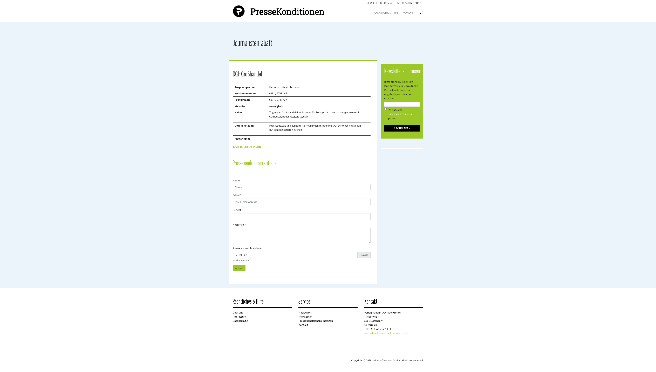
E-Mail (237, 195)
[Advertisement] (402, 201)
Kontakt (389, 3)
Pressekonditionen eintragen (315, 320)
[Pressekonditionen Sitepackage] (279, 11)
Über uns (238, 312)
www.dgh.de (276, 106)
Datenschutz (240, 320)
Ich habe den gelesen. (400, 114)
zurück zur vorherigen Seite (247, 146)
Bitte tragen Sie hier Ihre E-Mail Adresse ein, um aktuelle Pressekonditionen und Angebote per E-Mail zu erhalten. (401, 90)
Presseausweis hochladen (247, 248)
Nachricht (239, 224)
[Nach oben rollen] (648, 364)
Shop (418, 3)
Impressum (239, 316)
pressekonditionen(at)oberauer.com (385, 333)
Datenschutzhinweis (400, 114)
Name (237, 180)
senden (239, 268)
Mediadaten (404, 3)
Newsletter (374, 3)
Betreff (237, 210)
